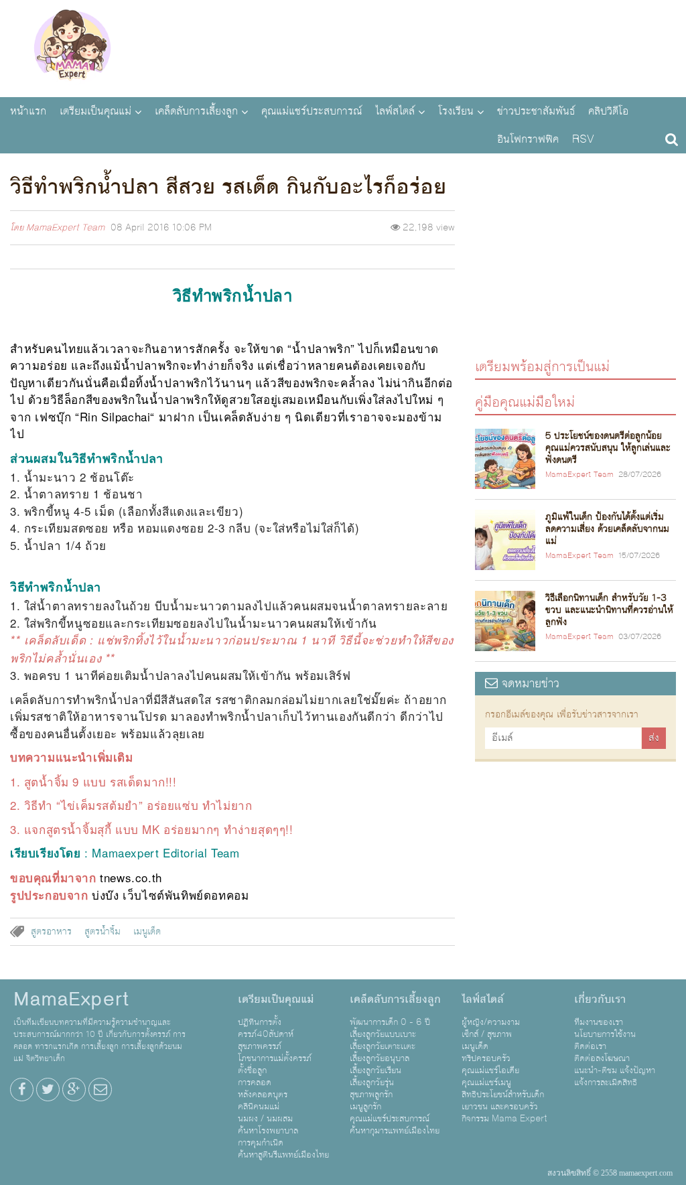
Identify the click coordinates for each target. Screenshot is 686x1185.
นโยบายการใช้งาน (605, 1034)
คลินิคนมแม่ (258, 1107)
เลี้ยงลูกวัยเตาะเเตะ (382, 1046)
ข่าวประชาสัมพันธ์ (536, 111)
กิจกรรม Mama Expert (504, 1119)
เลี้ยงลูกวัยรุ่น (372, 1082)
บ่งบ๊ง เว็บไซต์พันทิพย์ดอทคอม (170, 894)
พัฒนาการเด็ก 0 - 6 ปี (390, 1022)
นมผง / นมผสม (265, 1119)
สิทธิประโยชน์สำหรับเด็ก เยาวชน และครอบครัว (503, 1101)
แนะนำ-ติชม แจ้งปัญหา (614, 1070)
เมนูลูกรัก (365, 1107)
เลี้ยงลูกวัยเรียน (375, 1070)
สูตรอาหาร (51, 931)
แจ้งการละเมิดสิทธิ (605, 1082)
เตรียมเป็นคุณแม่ (95, 111)
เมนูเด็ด (147, 931)
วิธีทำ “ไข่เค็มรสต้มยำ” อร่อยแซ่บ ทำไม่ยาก (138, 804)
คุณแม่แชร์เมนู (486, 1082)
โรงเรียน (456, 111)
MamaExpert (72, 47)
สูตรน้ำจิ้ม (102, 931)
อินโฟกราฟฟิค (528, 139)
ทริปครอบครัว (486, 1058)
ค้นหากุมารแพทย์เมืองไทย (394, 1131)
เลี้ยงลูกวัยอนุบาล (379, 1058)
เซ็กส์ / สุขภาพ (487, 1034)
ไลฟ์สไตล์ (395, 111)
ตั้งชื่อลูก (252, 1070)
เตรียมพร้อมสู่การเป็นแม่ (542, 366)
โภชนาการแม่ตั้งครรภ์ (275, 1058)
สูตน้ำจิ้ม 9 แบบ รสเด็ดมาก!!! (100, 781)
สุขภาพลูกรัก (371, 1095)
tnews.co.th (131, 877)
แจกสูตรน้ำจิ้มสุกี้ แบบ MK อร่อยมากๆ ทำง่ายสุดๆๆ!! (158, 829)
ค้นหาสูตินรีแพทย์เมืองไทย (283, 1155)
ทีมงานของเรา (598, 1022)
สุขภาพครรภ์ (259, 1046)
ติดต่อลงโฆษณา (602, 1058)
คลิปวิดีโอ (608, 111)
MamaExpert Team (65, 227)
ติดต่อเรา (590, 1046)
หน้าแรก (28, 111)
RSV (583, 139)
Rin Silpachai (115, 416)
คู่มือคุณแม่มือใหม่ (525, 401)
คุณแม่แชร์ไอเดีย (490, 1070)
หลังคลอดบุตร (262, 1095)
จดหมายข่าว (528, 683)
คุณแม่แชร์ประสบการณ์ (311, 111)
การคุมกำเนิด (260, 1143)
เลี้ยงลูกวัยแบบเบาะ (383, 1034)
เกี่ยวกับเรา (600, 999)
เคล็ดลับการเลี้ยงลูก (196, 111)
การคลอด (254, 1082)
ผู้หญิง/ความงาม (491, 1022)
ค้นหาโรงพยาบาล (268, 1131)
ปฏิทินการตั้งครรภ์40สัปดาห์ (265, 1028)
